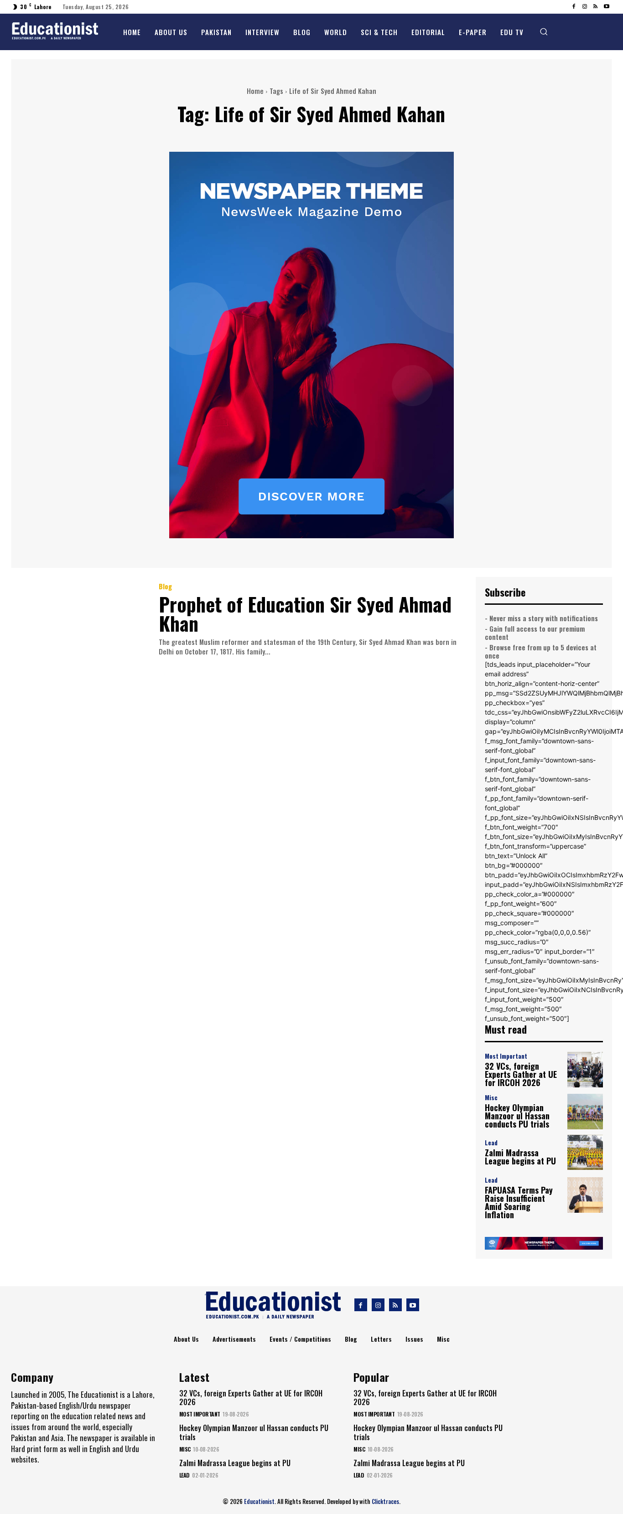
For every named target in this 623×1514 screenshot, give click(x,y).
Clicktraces (385, 1501)
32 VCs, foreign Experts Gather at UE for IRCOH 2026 (521, 1074)
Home (255, 91)
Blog (165, 586)
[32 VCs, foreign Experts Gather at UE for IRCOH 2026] (585, 1069)
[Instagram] (584, 6)
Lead (491, 1143)
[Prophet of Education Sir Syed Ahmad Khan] (78, 620)
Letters (381, 1339)
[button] (544, 31)
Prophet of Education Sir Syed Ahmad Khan (305, 613)
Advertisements (234, 1339)
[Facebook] (573, 6)
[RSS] (595, 6)
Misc (491, 1098)
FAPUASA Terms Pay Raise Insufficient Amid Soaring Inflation (519, 1202)
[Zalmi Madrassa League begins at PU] (585, 1152)
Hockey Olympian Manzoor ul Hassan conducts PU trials (517, 1116)
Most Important (506, 1056)
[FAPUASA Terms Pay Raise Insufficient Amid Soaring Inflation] (585, 1195)
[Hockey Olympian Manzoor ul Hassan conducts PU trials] (585, 1111)
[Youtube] (606, 6)
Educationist (259, 1501)
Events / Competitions (300, 1339)
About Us (186, 1339)
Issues (414, 1339)
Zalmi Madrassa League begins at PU (520, 1157)
